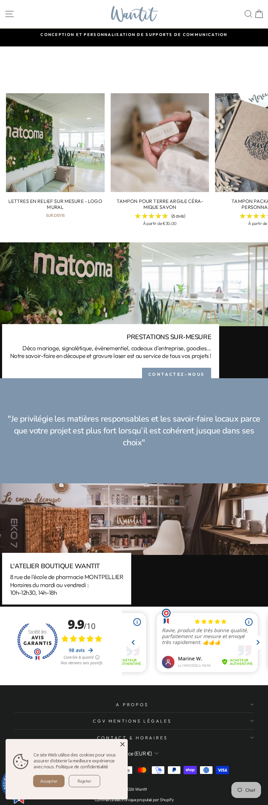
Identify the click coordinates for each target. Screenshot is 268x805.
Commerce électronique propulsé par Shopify (134, 799)
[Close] (122, 744)
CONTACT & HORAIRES (132, 737)
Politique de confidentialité (82, 766)
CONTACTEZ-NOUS (176, 374)
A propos (132, 704)
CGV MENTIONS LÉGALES (132, 721)
